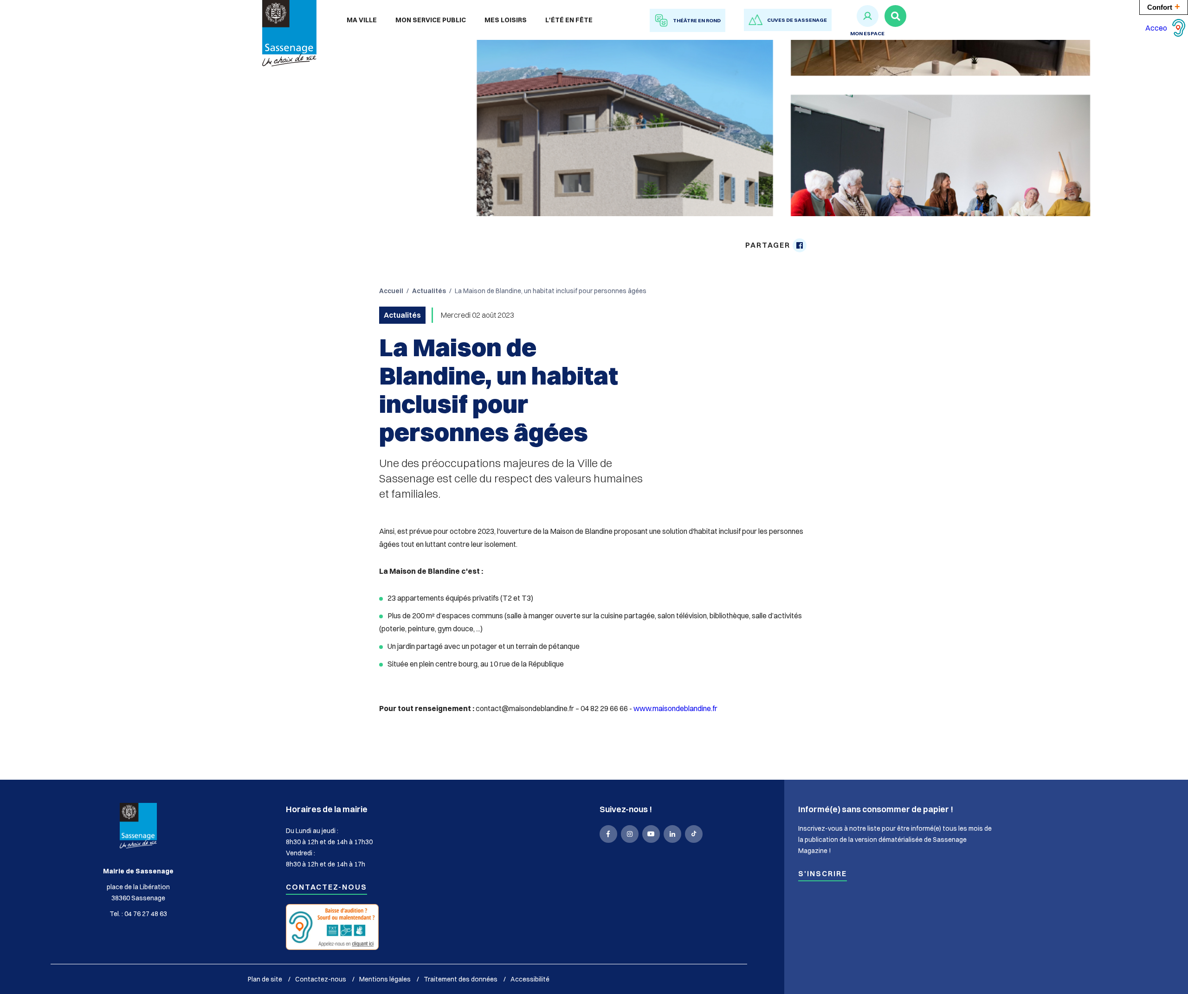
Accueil (391, 291)
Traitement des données (460, 979)
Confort (1163, 6)
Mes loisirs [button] (505, 20)
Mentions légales (385, 979)
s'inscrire (822, 874)
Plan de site (265, 979)
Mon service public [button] (430, 20)
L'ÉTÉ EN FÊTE (569, 20)
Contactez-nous (326, 887)
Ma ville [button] (362, 20)
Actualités (429, 291)
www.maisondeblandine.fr (675, 708)
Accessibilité (529, 979)
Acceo (1156, 27)
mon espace (867, 33)
